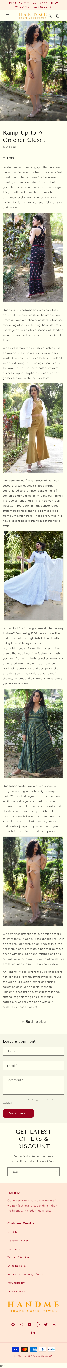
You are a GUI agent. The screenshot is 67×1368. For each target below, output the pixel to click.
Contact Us (14, 1249)
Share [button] (11, 157)
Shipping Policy (17, 1265)
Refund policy (16, 1282)
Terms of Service (18, 1257)
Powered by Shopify (43, 1356)
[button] (7, 16)
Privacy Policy (16, 1291)
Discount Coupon (18, 1240)
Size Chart (14, 1232)
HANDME (27, 1356)
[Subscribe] (55, 1171)
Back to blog (36, 1021)
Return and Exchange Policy (25, 1274)
